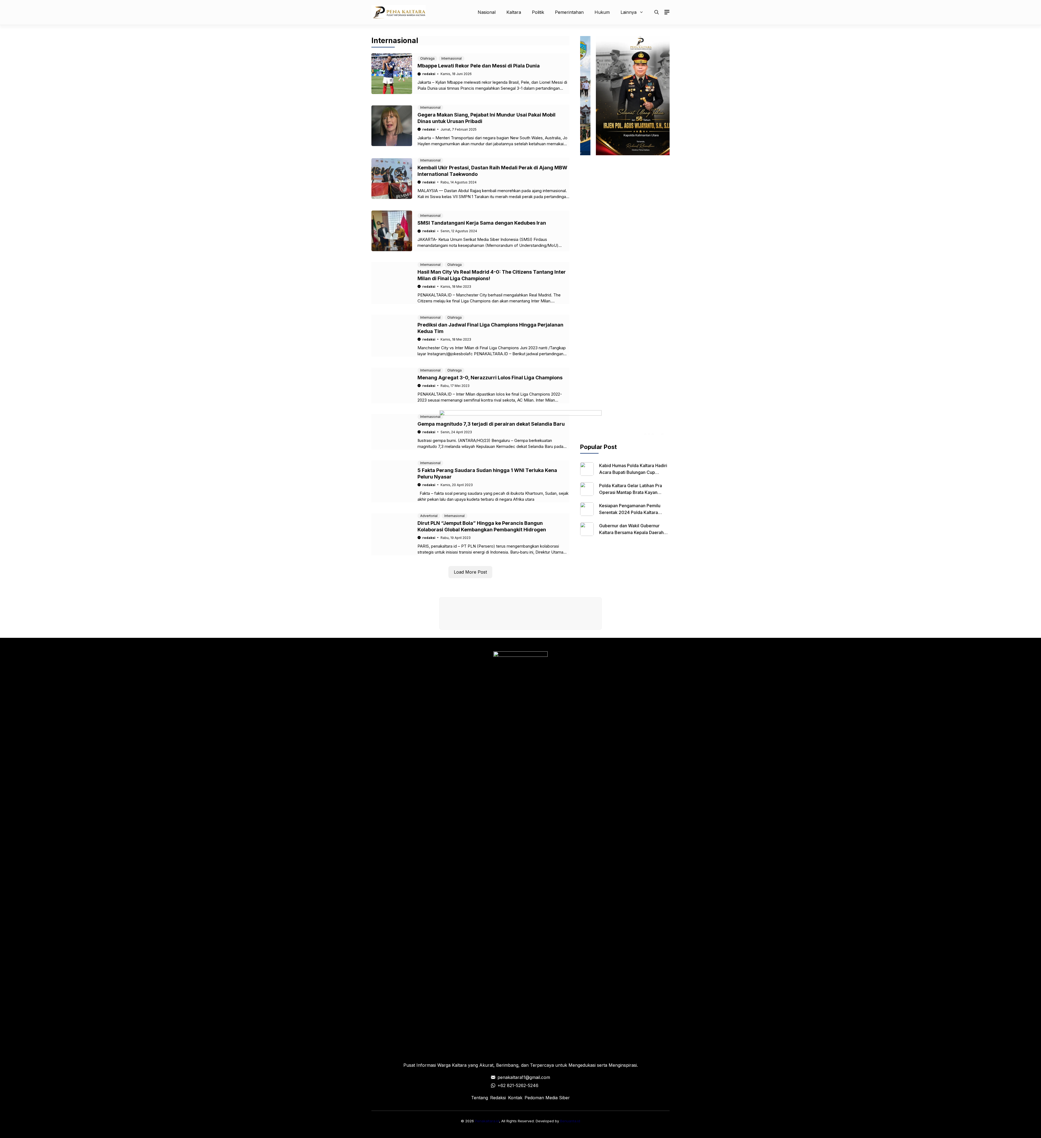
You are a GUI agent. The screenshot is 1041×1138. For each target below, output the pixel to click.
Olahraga (427, 58)
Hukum (602, 12)
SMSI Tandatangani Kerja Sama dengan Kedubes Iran (481, 223)
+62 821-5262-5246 (517, 1085)
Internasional (451, 58)
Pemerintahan (569, 12)
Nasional (487, 12)
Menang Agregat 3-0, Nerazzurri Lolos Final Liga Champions (490, 377)
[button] (656, 12)
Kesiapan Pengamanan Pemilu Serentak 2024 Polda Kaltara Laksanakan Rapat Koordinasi (629, 512)
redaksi (428, 74)
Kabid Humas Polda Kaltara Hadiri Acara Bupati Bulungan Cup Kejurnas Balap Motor (633, 472)
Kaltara (513, 12)
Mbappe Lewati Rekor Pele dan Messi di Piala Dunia (478, 66)
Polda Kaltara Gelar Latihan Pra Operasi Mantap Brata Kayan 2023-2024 (630, 492)
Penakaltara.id (487, 1121)
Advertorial (429, 516)
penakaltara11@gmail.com (523, 1077)
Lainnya (629, 12)
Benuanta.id (570, 1121)
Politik (538, 12)
